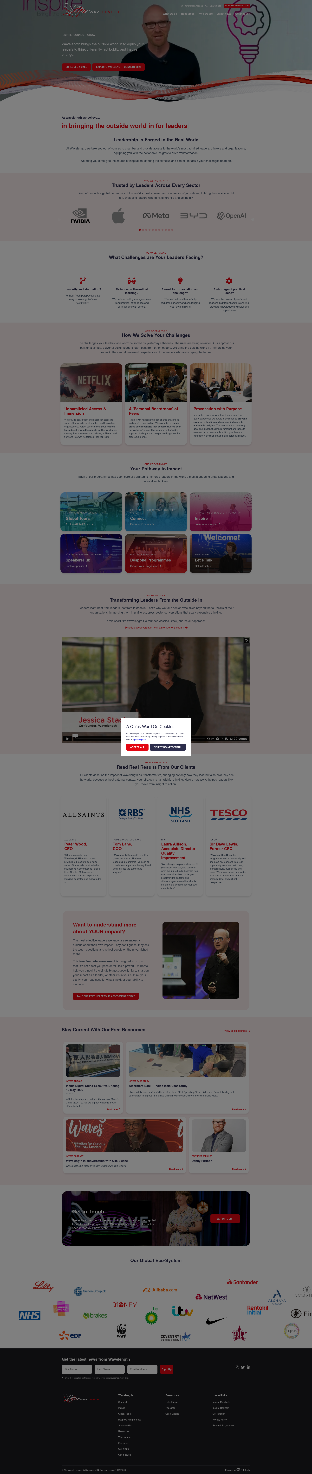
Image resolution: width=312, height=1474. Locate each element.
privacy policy (140, 739)
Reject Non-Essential (168, 747)
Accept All (137, 747)
